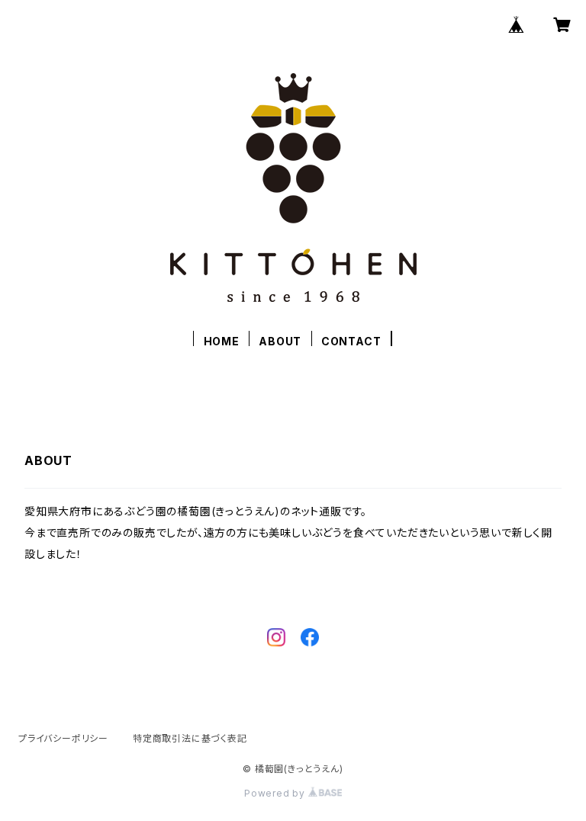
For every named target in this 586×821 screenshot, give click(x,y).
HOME (222, 341)
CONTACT (351, 341)
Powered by (276, 793)
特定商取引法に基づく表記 (190, 738)
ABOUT (280, 341)
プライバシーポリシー (63, 738)
